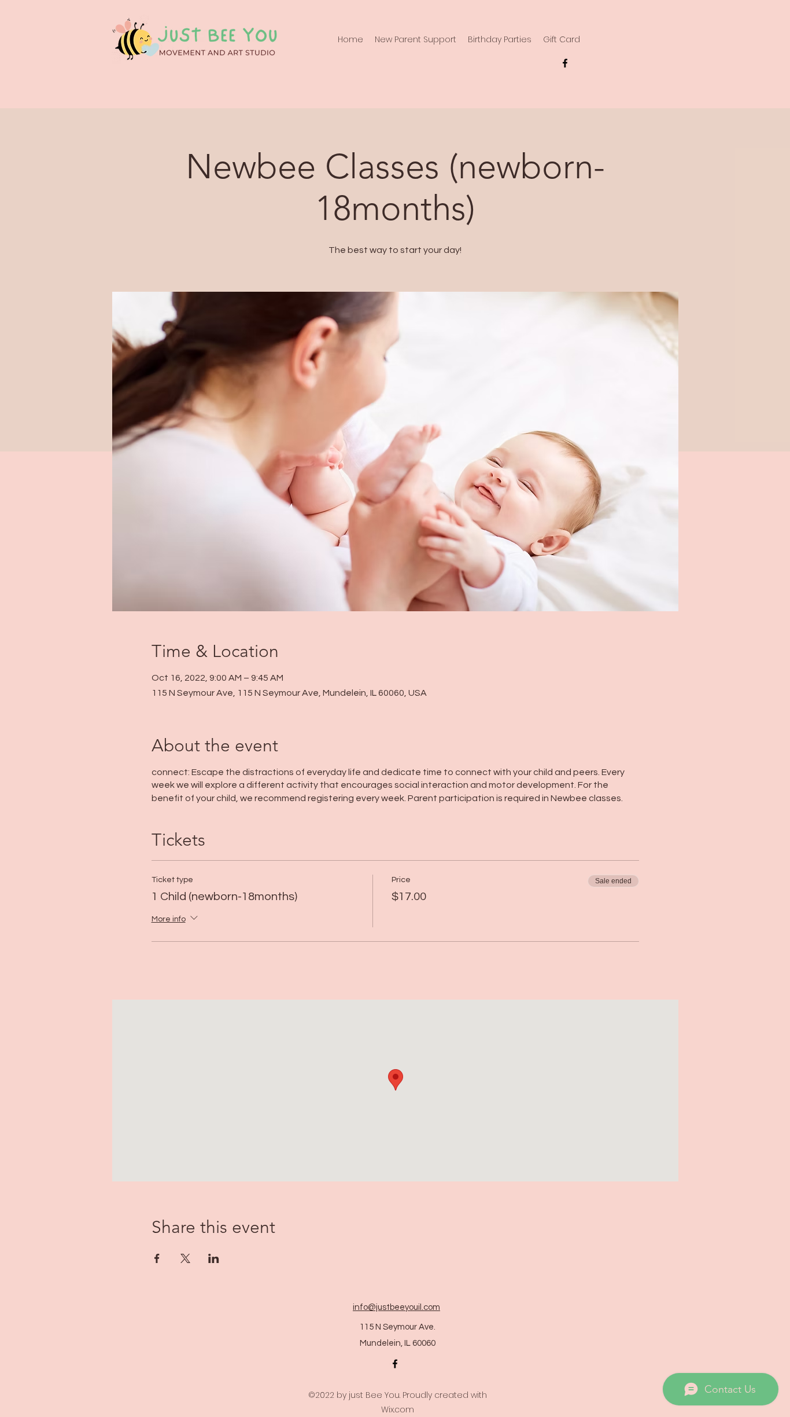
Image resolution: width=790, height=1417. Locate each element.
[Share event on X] (185, 1258)
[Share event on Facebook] (157, 1258)
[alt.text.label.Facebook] (565, 63)
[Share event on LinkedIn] (213, 1258)
